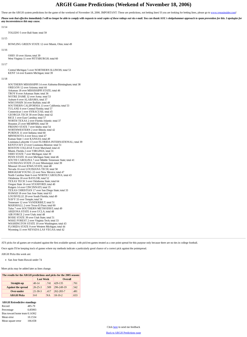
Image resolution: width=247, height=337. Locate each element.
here (115, 327)
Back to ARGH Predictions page (123, 332)
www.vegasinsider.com (223, 12)
